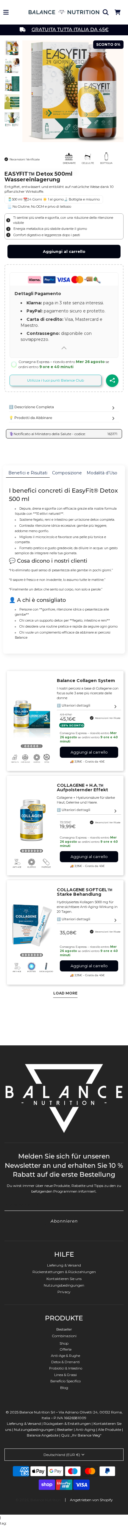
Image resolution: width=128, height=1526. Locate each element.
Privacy (64, 1292)
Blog (64, 1387)
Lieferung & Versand (64, 1265)
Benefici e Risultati (27, 473)
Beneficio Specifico (65, 1381)
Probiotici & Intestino (65, 1368)
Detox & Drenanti (65, 1362)
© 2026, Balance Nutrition (38, 1500)
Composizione (67, 473)
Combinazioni (64, 1336)
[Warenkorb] (118, 12)
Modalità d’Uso (102, 473)
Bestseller (64, 1329)
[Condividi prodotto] (112, 380)
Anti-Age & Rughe (65, 1356)
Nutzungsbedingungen (64, 1285)
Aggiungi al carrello (64, 251)
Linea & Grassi (65, 1375)
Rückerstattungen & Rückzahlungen (64, 1272)
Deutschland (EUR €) (61, 1454)
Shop (64, 1343)
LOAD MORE (65, 993)
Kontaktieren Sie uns (64, 1278)
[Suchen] (106, 12)
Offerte (65, 1349)
